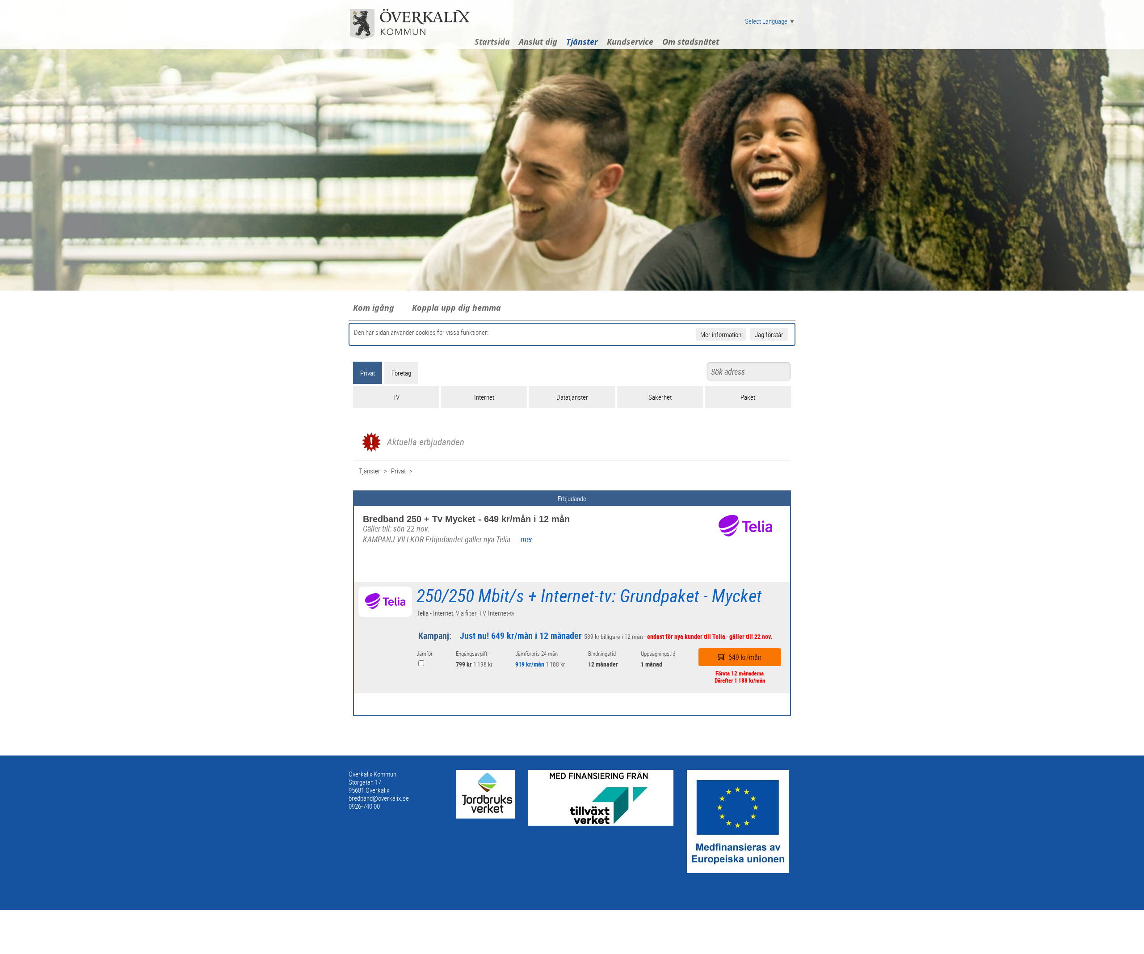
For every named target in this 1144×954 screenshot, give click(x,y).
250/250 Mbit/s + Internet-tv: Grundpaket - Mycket (589, 595)
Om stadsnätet (690, 41)
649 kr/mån (744, 657)
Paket (747, 397)
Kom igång (373, 307)
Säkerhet (660, 397)
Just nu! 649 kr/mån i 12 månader (521, 635)
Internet (484, 397)
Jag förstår (769, 334)
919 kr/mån (529, 664)
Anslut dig (538, 41)
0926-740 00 (364, 806)
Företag (401, 372)
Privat (367, 372)
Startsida (492, 41)
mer (526, 539)
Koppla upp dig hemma (456, 307)
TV (396, 397)
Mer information (720, 334)
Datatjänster (572, 397)
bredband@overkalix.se (379, 798)
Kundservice (630, 41)
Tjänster (582, 41)
